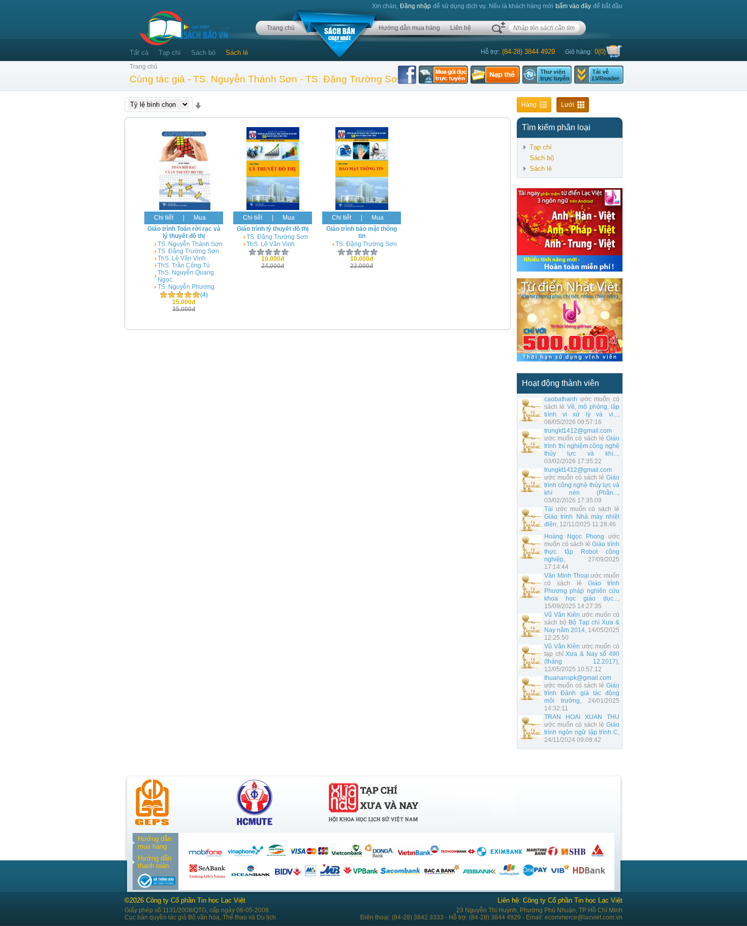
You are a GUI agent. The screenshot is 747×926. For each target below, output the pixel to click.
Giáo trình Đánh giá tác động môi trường (581, 693)
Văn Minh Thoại (566, 575)
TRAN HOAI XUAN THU (581, 717)
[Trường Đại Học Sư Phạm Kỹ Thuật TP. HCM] (254, 823)
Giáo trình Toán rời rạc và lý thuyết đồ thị (184, 232)
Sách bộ (203, 52)
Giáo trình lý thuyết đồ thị (272, 228)
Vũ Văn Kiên (562, 614)
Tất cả (139, 52)
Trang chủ (281, 28)
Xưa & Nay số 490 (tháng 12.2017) (581, 657)
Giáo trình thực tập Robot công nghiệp (581, 552)
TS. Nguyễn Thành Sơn (190, 244)
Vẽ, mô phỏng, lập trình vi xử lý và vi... (581, 410)
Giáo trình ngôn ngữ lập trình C (581, 728)
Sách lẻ (237, 52)
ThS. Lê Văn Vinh (182, 258)
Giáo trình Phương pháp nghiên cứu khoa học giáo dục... (581, 591)
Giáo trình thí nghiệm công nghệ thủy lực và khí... (581, 446)
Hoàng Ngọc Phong (574, 536)
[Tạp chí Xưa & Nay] (373, 823)
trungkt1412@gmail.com (578, 430)
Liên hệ (460, 28)
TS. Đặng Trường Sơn (188, 251)
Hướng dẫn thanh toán (154, 862)
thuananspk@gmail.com (577, 677)
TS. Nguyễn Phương (186, 286)
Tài (548, 509)
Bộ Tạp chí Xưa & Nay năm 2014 (581, 626)
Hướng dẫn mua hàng (409, 28)
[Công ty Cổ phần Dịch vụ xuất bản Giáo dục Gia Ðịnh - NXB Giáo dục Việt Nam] (152, 823)
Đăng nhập (415, 6)
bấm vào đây (573, 6)
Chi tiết (163, 217)
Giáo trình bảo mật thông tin (361, 232)
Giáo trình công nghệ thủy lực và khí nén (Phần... (581, 485)
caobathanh (560, 399)
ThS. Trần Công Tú (184, 265)
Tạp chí (170, 52)
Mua (200, 217)
